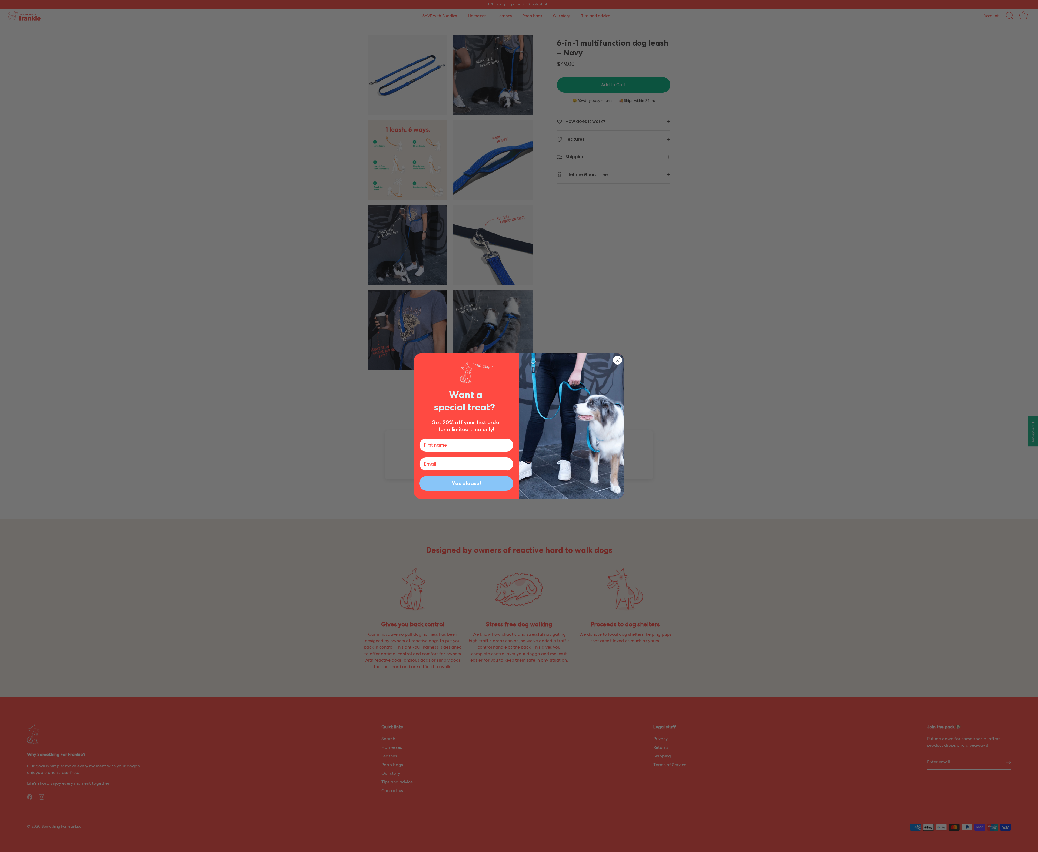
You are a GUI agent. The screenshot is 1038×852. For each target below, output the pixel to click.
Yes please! (466, 483)
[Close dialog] (617, 360)
